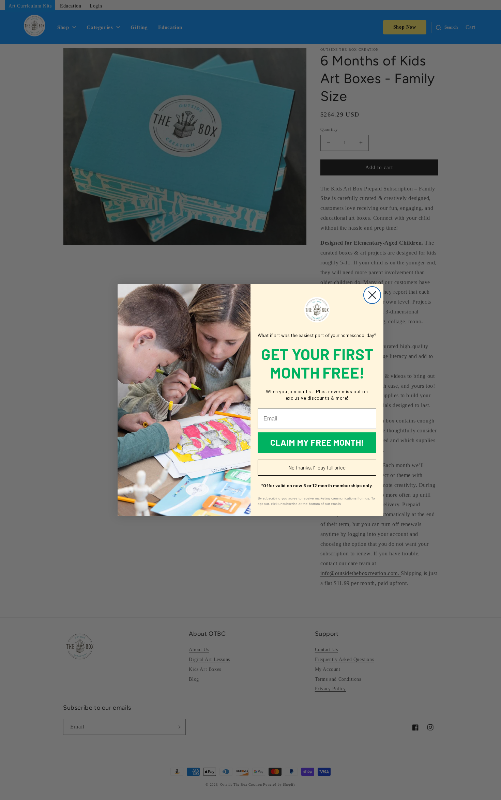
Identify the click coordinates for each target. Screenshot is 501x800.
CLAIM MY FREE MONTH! (317, 442)
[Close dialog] (372, 295)
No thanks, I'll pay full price (317, 467)
